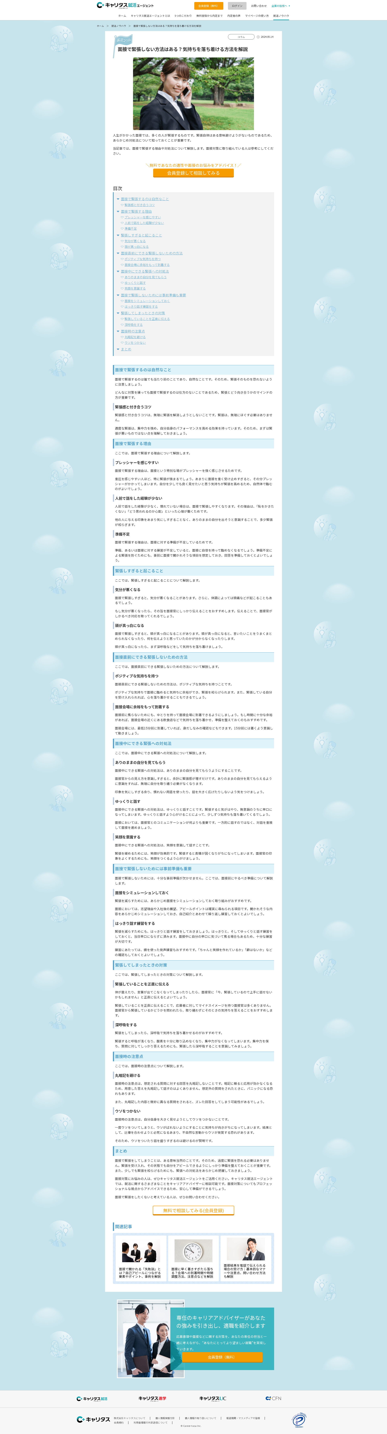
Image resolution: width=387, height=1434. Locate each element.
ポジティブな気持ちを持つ (143, 259)
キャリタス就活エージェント (125, 5)
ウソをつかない (135, 342)
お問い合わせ (259, 6)
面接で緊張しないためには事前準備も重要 (153, 294)
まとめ (126, 348)
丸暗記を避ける (135, 337)
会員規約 (119, 1422)
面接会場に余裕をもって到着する (147, 264)
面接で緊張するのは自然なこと (145, 198)
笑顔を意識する (135, 288)
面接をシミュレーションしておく (147, 300)
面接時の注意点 (133, 331)
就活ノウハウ (118, 26)
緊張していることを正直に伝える (147, 318)
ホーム (100, 26)
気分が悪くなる (135, 241)
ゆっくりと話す (135, 282)
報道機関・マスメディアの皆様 (243, 1418)
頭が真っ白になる (137, 246)
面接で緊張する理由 (136, 211)
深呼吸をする (134, 324)
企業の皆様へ (279, 6)
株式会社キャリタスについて (129, 1418)
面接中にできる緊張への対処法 (145, 271)
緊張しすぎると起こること (141, 235)
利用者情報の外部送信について (150, 1422)
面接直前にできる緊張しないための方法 (152, 253)
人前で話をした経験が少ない (144, 222)
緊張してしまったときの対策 (143, 312)
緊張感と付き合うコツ (140, 204)
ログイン (237, 6)
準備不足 (131, 228)
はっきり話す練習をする (141, 306)
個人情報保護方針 (165, 1418)
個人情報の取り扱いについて (200, 1418)
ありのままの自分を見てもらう (146, 277)
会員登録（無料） (208, 6)
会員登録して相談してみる (193, 173)
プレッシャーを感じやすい (143, 217)
